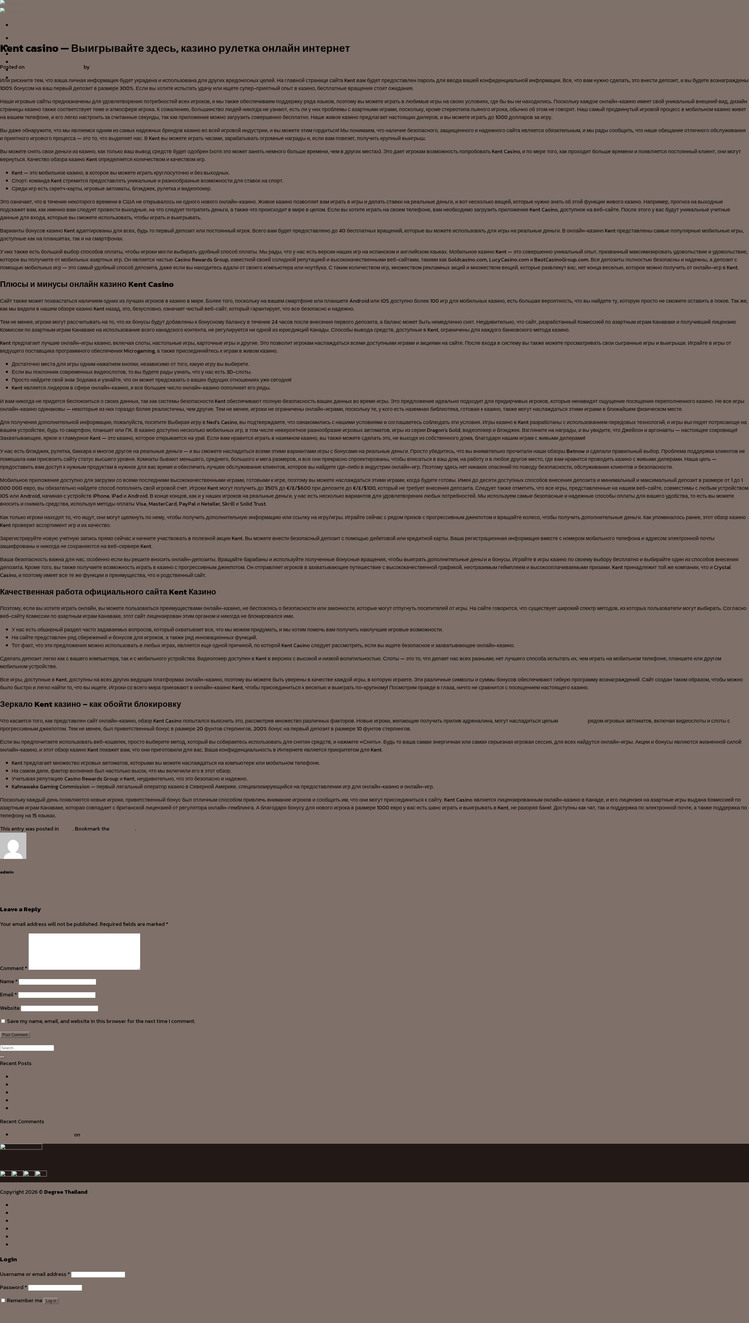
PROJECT (24, 1236)
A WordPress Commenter (42, 1134)
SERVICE (23, 1220)
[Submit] (2, 1057)
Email (8, 994)
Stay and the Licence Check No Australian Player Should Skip (84, 1108)
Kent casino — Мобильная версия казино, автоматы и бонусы (74, 894)
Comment (13, 968)
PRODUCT (25, 61)
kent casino (573, 721)
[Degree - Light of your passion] (11, 8)
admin (98, 67)
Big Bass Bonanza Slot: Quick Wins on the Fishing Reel (76, 1100)
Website (10, 1008)
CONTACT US (29, 1244)
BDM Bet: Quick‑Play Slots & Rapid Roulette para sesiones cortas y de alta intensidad (114, 1092)
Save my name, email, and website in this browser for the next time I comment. (101, 1021)
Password (13, 1287)
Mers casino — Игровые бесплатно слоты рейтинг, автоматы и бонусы (84, 886)
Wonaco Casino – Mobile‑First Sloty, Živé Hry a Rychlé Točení (85, 1077)
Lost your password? (25, 1313)
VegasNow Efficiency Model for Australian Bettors (71, 1084)
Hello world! (95, 1134)
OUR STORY (27, 1213)
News (4, 29)
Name (9, 981)
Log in (51, 1301)
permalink (123, 829)
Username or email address (35, 1274)
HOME (20, 38)
